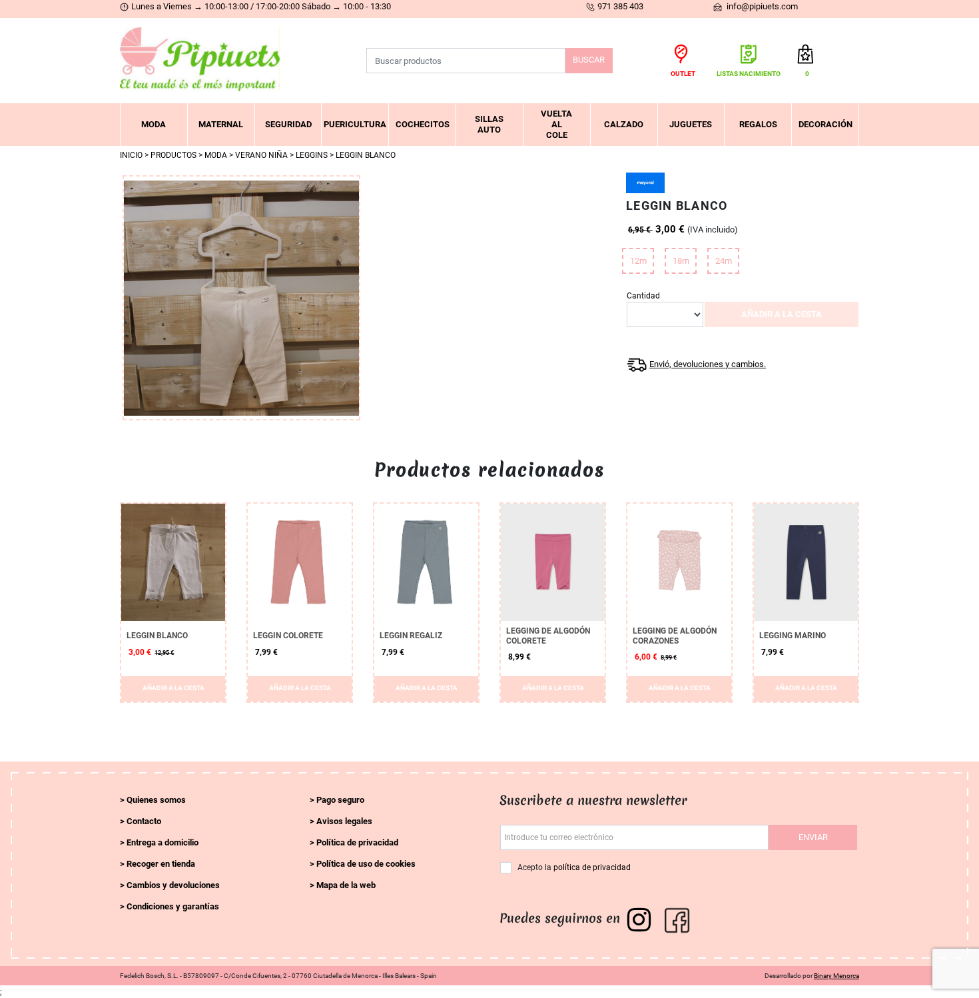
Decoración (825, 124)
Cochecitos (423, 124)
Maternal (220, 124)
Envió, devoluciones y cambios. (707, 364)
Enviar (813, 837)
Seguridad (288, 124)
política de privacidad (592, 867)
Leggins (312, 155)
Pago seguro (340, 800)
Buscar (589, 60)
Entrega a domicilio (162, 842)
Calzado (623, 124)
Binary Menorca (836, 975)
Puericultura (355, 124)
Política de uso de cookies (366, 864)
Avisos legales (344, 821)
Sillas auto (489, 124)
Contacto (144, 821)
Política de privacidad (357, 842)
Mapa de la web (346, 885)
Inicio (131, 155)
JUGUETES (690, 124)
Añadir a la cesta (781, 314)
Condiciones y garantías (173, 906)
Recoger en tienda (161, 864)
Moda (153, 124)
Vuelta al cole (556, 124)
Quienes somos (156, 800)
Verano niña (261, 155)
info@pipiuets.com (761, 6)
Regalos (758, 124)
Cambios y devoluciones (173, 885)
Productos (173, 155)
